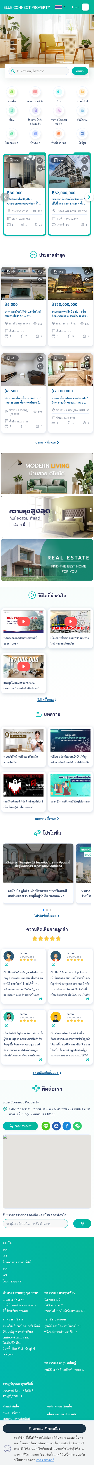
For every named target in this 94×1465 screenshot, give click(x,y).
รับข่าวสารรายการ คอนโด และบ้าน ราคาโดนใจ (34, 1215)
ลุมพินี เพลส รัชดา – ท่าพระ (19, 1305)
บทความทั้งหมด (45, 818)
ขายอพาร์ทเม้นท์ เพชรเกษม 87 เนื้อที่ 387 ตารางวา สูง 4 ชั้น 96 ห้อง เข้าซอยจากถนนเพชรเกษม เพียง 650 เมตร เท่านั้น (69, 201)
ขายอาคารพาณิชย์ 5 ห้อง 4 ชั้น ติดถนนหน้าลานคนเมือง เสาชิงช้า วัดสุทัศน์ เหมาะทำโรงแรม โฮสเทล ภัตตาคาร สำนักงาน (70, 314)
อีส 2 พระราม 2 (53, 1305)
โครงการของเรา (12, 1281)
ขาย (5, 1250)
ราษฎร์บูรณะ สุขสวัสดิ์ (18, 1383)
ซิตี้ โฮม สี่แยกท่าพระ (15, 1311)
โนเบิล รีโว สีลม (12, 1343)
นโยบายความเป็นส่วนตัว (62, 1414)
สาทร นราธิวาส (13, 1319)
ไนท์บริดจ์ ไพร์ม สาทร (16, 1337)
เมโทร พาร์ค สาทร (13, 1299)
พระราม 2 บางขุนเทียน (59, 1293)
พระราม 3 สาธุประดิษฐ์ (60, 1363)
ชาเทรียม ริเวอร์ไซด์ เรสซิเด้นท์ (21, 1326)
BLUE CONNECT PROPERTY (26, 7)
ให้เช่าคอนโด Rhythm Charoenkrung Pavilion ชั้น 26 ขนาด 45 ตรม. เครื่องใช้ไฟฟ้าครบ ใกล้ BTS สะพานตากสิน (23, 201)
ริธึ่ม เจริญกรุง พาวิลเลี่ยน (18, 1332)
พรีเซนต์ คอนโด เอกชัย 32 (60, 1332)
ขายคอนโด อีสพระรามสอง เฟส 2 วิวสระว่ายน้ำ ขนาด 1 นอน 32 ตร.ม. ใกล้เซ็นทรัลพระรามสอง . (70, 400)
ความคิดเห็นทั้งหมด (46, 1073)
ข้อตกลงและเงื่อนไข (59, 1406)
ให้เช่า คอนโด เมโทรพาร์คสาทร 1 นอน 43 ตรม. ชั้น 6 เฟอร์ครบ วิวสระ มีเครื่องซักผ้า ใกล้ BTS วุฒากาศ (23, 400)
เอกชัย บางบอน (55, 1319)
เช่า (5, 1255)
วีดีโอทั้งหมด (45, 700)
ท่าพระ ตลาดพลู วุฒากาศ (20, 1293)
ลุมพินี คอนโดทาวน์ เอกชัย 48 (62, 1326)
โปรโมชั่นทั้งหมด (46, 916)
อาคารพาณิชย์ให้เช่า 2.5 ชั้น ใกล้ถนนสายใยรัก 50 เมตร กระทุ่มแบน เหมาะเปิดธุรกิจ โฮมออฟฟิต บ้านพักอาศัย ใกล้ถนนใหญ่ (23, 314)
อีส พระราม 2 (52, 1299)
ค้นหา (80, 71)
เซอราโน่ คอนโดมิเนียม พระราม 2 (64, 1311)
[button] (87, 41)
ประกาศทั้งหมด (45, 442)
